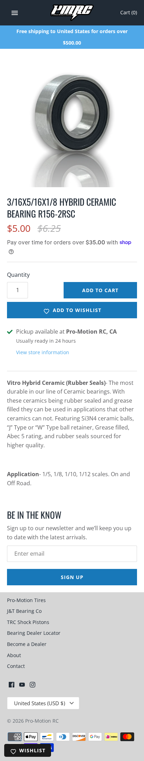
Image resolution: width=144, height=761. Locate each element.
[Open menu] (14, 13)
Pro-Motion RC (42, 720)
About (14, 655)
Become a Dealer (26, 644)
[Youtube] (22, 686)
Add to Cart (100, 290)
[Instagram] (32, 686)
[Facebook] (11, 686)
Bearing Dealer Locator (33, 633)
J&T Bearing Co (24, 611)
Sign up (72, 577)
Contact (16, 666)
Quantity (18, 275)
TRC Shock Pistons (28, 622)
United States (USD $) (39, 703)
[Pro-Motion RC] (72, 13)
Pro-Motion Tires (26, 600)
